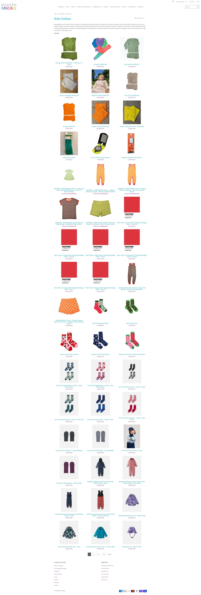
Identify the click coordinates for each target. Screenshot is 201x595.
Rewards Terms (104, 577)
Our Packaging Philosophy (60, 568)
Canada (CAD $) (181, 1)
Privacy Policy (104, 571)
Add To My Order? (58, 574)
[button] (61, 7)
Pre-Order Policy (105, 574)
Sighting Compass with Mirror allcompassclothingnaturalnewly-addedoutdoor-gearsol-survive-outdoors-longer (132, 143)
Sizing (55, 577)
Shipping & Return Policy (107, 565)
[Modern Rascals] (9, 7)
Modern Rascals (61, 590)
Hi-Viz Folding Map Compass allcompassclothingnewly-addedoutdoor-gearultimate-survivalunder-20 (100, 143)
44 (104, 554)
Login (192, 1)
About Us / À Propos (58, 565)
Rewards (56, 579)
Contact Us (56, 571)
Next (109, 554)
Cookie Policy (104, 579)
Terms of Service (105, 568)
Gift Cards (56, 582)
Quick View (69, 52)
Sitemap (56, 585)
